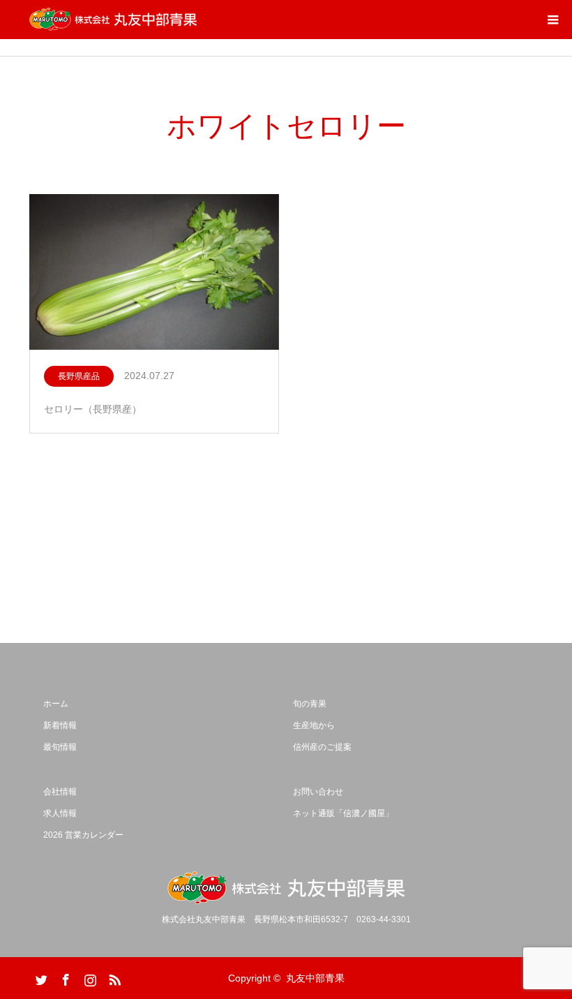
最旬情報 (60, 747)
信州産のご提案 (322, 747)
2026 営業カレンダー (83, 835)
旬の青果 (309, 704)
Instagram (88, 977)
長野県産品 (79, 376)
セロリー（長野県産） (93, 409)
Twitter (39, 977)
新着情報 (60, 725)
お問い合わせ (318, 792)
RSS (113, 977)
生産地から (314, 725)
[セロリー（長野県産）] (154, 273)
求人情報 (60, 813)
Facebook (64, 977)
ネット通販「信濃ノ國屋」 (343, 813)
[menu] (552, 19)
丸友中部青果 (315, 978)
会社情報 (60, 792)
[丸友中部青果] (113, 20)
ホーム (55, 704)
